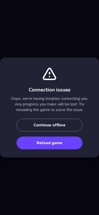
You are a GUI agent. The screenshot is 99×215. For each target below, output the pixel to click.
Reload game (49, 143)
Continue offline (49, 125)
